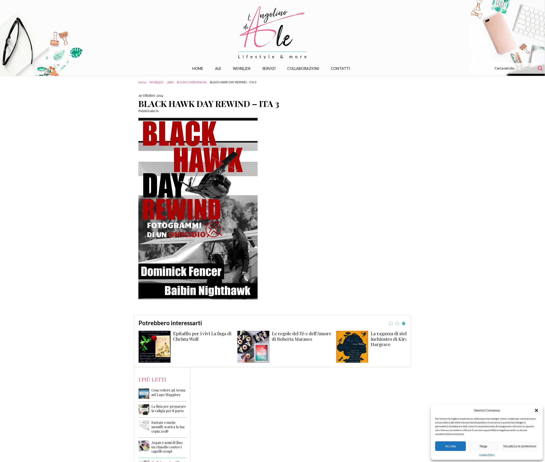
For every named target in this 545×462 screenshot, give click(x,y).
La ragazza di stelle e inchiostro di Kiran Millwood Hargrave (304, 338)
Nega (483, 446)
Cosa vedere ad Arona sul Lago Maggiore (168, 392)
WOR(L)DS (241, 68)
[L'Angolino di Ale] (272, 32)
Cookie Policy (487, 454)
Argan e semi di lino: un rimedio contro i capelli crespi (167, 447)
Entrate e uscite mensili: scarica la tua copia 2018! (167, 427)
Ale (218, 68)
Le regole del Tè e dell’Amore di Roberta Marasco (205, 336)
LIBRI (170, 82)
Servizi (268, 68)
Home (197, 68)
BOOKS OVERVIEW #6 (192, 82)
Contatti (340, 68)
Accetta (450, 446)
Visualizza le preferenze (519, 446)
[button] (536, 410)
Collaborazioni (303, 68)
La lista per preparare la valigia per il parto (168, 408)
